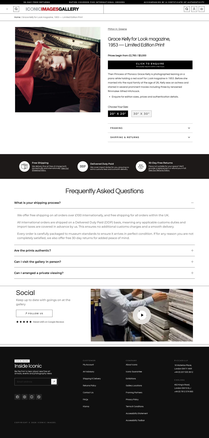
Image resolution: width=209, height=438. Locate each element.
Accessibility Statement (137, 413)
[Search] (16, 9)
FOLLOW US (35, 313)
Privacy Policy (132, 399)
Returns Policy (89, 386)
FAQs (85, 399)
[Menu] (7, 9)
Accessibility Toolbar (135, 420)
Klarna (86, 406)
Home (17, 17)
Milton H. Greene (117, 29)
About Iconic (131, 365)
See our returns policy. (159, 170)
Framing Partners (134, 393)
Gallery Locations (134, 386)
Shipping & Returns (124, 137)
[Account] (194, 9)
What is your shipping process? (37, 202)
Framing (116, 128)
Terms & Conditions (134, 406)
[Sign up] (54, 381)
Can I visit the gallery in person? (37, 261)
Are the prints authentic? (32, 250)
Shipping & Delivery (92, 379)
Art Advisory (88, 372)
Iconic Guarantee (134, 372)
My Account (88, 365)
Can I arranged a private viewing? (39, 273)
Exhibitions (131, 379)
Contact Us (88, 393)
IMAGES (51, 422)
